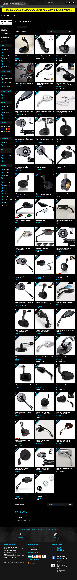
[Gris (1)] (2, 127)
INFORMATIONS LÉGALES (34, 547)
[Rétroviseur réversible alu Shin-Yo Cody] (45, 373)
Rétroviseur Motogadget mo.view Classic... (24, 409)
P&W (5, 175)
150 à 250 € (7, 64)
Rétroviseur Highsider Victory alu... (65, 107)
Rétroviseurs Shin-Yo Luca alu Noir (65, 297)
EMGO (5, 193)
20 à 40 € (6, 52)
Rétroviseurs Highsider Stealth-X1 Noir (45, 270)
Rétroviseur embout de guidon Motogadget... (24, 134)
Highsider (6, 182)
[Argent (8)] (9, 127)
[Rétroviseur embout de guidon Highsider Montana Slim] (24, 457)
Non (5, 95)
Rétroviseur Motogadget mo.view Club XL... (24, 299)
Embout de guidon (6, 83)
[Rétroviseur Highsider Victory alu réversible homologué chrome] (65, 100)
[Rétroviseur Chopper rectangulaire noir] (65, 209)
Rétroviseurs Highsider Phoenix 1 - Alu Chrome (45, 108)
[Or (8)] (7, 129)
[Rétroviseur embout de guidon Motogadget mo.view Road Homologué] (24, 126)
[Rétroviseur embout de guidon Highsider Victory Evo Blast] (45, 319)
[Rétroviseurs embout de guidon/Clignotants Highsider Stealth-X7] (45, 291)
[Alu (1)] (9, 132)
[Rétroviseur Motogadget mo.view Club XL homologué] (24, 291)
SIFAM (5, 202)
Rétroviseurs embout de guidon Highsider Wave (24, 437)
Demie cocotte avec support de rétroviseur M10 (45, 50)
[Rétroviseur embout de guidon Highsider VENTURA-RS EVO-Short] (45, 182)
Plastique (6, 109)
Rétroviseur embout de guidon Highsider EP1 (65, 272)
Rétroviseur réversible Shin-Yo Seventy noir (45, 437)
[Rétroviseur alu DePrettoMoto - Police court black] (24, 100)
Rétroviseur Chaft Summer (45, 242)
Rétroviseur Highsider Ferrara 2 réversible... (24, 244)
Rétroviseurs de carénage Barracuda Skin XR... (44, 80)
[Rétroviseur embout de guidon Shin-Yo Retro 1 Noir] (24, 373)
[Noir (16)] (4, 129)
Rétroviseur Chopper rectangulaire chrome (66, 463)
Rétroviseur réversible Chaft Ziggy (24, 215)
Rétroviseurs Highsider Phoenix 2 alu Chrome (45, 353)
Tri (15, 26)
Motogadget (7, 169)
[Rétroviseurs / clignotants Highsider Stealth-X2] (65, 154)
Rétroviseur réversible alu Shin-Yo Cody (45, 381)
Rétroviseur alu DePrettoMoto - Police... (24, 108)
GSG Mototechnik (6, 179)
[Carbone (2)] (7, 127)
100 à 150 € (7, 61)
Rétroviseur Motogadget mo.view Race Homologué (24, 272)
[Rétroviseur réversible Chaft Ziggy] (24, 209)
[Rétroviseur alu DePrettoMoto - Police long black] (65, 319)
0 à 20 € (6, 49)
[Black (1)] (2, 134)
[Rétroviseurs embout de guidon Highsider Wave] (24, 429)
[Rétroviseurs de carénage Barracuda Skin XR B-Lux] (45, 72)
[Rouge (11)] (9, 129)
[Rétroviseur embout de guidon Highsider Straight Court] (24, 182)
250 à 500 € (6, 66)
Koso (5, 190)
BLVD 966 (6, 196)
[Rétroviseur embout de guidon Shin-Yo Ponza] (65, 126)
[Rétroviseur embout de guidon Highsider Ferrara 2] (65, 44)
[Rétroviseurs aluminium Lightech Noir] (24, 72)
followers (62, 558)
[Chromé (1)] (4, 127)
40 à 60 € (6, 55)
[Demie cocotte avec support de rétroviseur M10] (45, 44)
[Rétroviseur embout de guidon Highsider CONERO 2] (65, 345)
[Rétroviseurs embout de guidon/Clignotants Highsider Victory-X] (45, 126)
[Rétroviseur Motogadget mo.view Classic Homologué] (24, 401)
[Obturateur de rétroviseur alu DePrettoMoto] (45, 483)
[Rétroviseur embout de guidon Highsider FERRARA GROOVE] (24, 44)
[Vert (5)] (4, 132)
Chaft (5, 188)
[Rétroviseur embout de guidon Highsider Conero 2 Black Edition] (45, 401)
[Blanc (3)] (2, 132)
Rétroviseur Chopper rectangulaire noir (66, 217)
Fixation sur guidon (6, 79)
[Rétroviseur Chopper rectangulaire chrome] (65, 457)
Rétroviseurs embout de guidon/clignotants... (65, 80)
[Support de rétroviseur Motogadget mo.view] (65, 182)
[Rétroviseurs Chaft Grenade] (24, 483)
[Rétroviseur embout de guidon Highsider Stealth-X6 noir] (24, 319)
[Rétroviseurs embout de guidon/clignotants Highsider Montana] (65, 72)
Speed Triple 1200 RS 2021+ (23, 520)
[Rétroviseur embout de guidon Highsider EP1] (65, 264)
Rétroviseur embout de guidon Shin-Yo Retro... (24, 381)
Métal (5, 106)
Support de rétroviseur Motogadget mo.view (65, 190)
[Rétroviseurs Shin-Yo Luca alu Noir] (65, 291)
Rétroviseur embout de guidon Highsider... (24, 52)
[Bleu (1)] (2, 129)
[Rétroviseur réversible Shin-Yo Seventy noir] (45, 429)
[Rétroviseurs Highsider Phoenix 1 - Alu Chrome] (45, 100)
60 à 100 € (6, 58)
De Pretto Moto (7, 199)
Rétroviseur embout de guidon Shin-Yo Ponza (65, 134)
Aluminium (7, 112)
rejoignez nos (61, 557)
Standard (6, 75)
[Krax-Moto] (17, 3)
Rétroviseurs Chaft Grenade (24, 489)
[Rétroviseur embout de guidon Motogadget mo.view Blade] (45, 457)
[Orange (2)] (7, 132)
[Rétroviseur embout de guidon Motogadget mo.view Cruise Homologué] (24, 154)
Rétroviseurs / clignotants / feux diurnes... (65, 437)
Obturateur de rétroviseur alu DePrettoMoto (45, 491)
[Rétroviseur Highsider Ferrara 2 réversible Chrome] (24, 237)
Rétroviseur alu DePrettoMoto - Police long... (65, 327)
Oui (5, 98)
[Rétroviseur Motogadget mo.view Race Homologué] (24, 264)
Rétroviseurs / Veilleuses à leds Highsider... (65, 409)
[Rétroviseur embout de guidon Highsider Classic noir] (24, 345)
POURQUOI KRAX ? (32, 549)
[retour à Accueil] (1, 16)
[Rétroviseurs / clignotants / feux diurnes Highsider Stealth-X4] (65, 429)
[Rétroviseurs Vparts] (45, 209)
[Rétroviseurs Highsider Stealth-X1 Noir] (45, 264)
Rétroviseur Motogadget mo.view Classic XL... (45, 162)
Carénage (6, 86)
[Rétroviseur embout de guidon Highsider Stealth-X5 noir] (65, 373)
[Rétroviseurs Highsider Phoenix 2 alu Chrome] (45, 345)
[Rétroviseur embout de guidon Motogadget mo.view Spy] (65, 237)
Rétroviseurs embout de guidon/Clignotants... (44, 136)
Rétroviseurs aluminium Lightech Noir (24, 78)
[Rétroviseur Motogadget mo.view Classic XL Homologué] (45, 154)
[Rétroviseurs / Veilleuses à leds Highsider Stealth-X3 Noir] (65, 401)
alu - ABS (6, 118)
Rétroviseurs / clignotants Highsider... (65, 161)
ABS (5, 115)
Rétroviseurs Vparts (44, 215)
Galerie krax (62, 565)
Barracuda (6, 185)
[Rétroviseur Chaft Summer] (45, 237)
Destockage (6, 172)
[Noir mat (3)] (4, 134)
